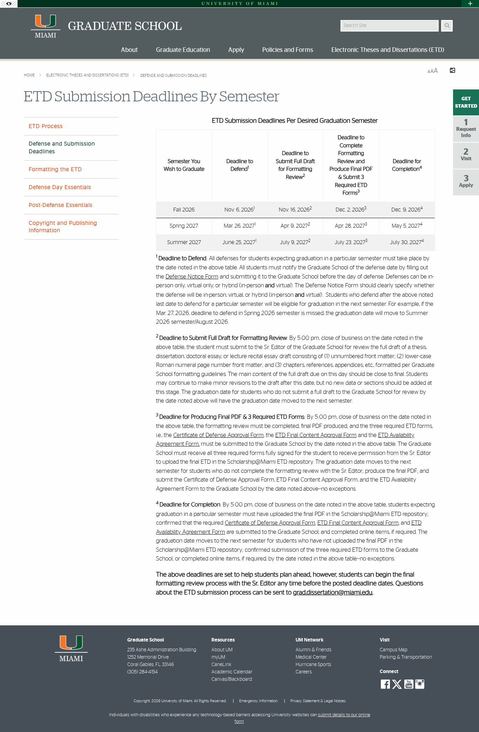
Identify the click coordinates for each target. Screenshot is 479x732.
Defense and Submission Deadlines (173, 76)
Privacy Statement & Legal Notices (318, 701)
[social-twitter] (397, 683)
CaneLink (221, 664)
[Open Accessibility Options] (9, 3)
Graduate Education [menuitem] (183, 50)
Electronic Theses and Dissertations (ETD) (88, 75)
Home (30, 75)
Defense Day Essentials (60, 187)
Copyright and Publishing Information (63, 226)
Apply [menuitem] (236, 50)
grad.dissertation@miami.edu (332, 592)
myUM (218, 657)
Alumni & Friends (313, 649)
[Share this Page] (449, 71)
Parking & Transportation (406, 657)
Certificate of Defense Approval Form (218, 435)
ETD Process (46, 126)
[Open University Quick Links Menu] (470, 3)
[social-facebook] (385, 684)
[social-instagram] (419, 684)
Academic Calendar (231, 672)
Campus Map (393, 649)
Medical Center (311, 657)
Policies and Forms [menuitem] (287, 50)
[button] (463, 712)
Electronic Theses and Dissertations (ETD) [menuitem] (387, 50)
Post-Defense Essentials (61, 205)
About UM (221, 649)
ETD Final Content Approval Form (316, 435)
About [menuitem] (129, 50)
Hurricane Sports (313, 664)
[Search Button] (447, 26)
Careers (304, 672)
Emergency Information (258, 701)
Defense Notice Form (192, 277)
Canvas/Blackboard (231, 679)
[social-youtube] (408, 684)
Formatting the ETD (55, 169)
